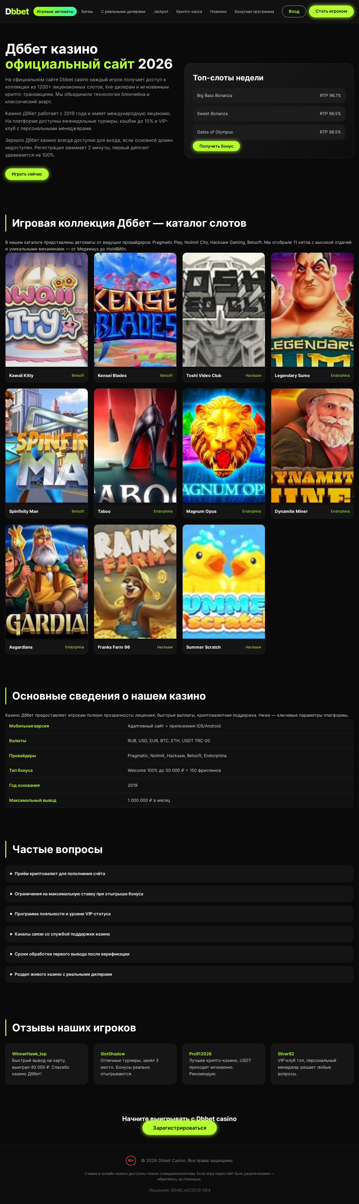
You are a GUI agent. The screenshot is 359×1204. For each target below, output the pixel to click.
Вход (294, 11)
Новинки (218, 11)
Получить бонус (216, 146)
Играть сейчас (27, 174)
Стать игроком (331, 11)
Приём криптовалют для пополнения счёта (60, 873)
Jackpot (161, 11)
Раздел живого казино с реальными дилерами (63, 974)
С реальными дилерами (123, 11)
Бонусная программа (254, 11)
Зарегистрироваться (179, 1128)
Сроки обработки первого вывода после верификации (72, 954)
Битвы (87, 11)
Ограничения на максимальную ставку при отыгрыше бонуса (79, 893)
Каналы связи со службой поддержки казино (62, 934)
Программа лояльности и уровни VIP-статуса (63, 913)
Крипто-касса (189, 11)
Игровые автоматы (55, 11)
